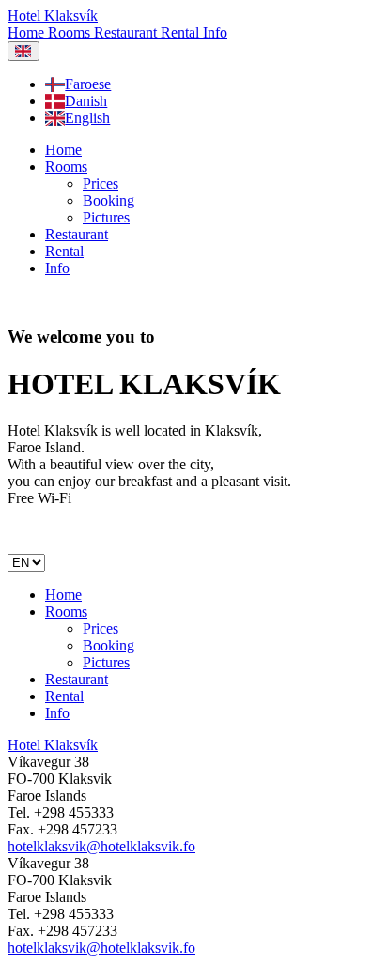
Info (215, 32)
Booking (108, 200)
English (87, 118)
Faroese (88, 84)
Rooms (71, 32)
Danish (86, 101)
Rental (182, 32)
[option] (212, 84)
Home (28, 32)
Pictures (106, 217)
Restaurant (127, 32)
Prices (100, 183)
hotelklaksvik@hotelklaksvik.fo (101, 846)
